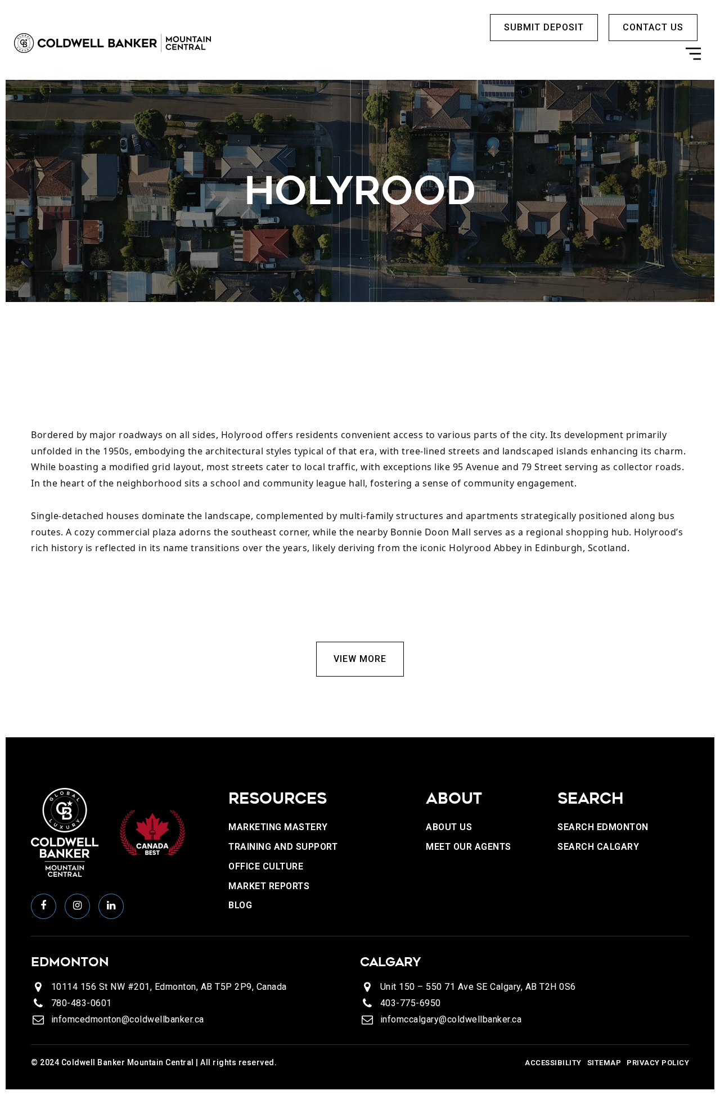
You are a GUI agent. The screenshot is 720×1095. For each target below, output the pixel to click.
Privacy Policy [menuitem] (658, 1062)
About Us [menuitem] (449, 827)
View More (360, 659)
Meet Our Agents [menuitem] (468, 846)
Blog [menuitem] (240, 905)
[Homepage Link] (112, 42)
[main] (360, 408)
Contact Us (653, 27)
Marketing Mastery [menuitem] (278, 827)
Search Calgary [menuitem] (598, 846)
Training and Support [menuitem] (283, 846)
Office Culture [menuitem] (265, 866)
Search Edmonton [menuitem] (603, 827)
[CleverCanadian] (152, 832)
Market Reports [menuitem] (268, 886)
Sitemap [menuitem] (604, 1062)
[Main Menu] (693, 56)
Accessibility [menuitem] (553, 1062)
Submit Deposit (544, 27)
